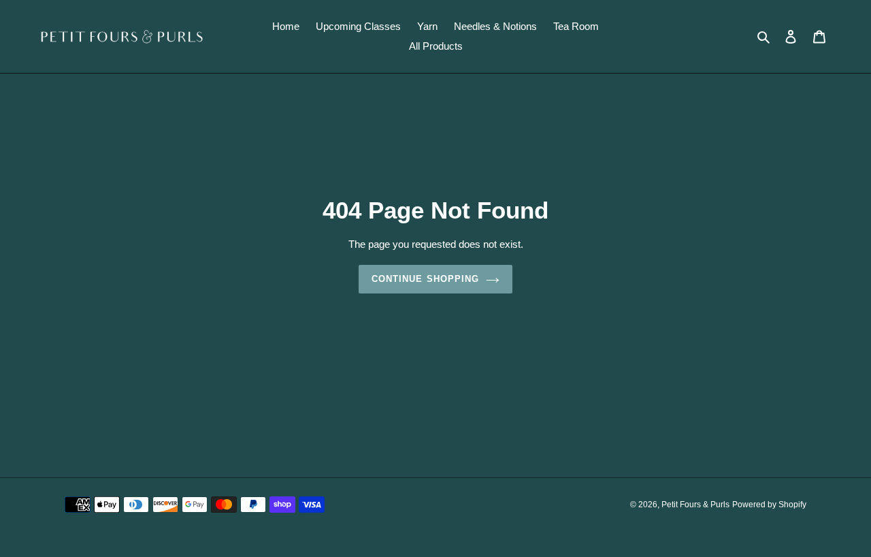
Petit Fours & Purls (695, 504)
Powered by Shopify (769, 504)
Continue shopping (425, 279)
